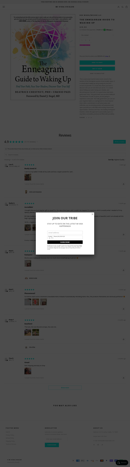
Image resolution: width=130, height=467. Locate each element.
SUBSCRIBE (65, 242)
